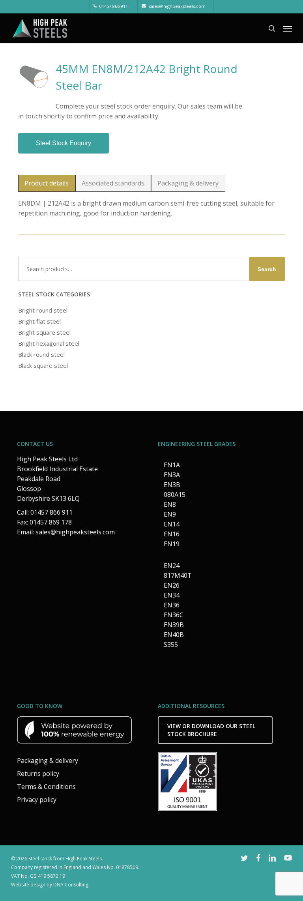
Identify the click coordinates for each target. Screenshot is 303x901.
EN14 (172, 524)
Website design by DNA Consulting (49, 884)
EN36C (173, 615)
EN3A (172, 474)
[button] (287, 28)
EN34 (172, 595)
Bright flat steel (39, 321)
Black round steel (41, 354)
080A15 (174, 494)
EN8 (170, 504)
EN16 (172, 534)
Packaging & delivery (47, 760)
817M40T (178, 575)
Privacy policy (36, 799)
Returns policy (38, 773)
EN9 (170, 514)
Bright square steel (44, 332)
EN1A (172, 465)
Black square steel (43, 365)
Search (267, 269)
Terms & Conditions (46, 786)
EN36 (172, 605)
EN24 (172, 565)
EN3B (172, 484)
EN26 (172, 585)
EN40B (174, 634)
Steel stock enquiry (63, 143)
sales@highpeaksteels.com (75, 532)
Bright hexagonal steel (48, 343)
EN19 (172, 543)
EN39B (174, 624)
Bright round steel (42, 310)
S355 (171, 644)
